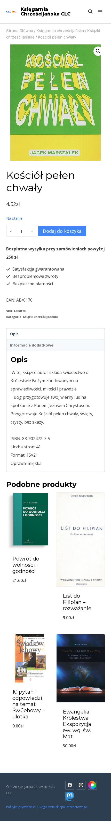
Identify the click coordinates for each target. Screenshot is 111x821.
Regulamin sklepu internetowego (63, 807)
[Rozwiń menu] (100, 11)
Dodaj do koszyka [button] (81, 631)
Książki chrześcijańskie (40, 317)
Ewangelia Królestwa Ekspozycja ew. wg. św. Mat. (77, 724)
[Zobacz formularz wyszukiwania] (88, 11)
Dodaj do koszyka (62, 231)
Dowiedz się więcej (30, 594)
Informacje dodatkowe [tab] (31, 345)
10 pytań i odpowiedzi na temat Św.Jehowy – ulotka (28, 704)
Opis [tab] (14, 333)
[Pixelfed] (92, 785)
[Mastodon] (69, 796)
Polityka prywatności (21, 807)
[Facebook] (69, 785)
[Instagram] (81, 785)
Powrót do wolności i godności (25, 565)
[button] (98, 51)
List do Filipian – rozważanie (77, 602)
